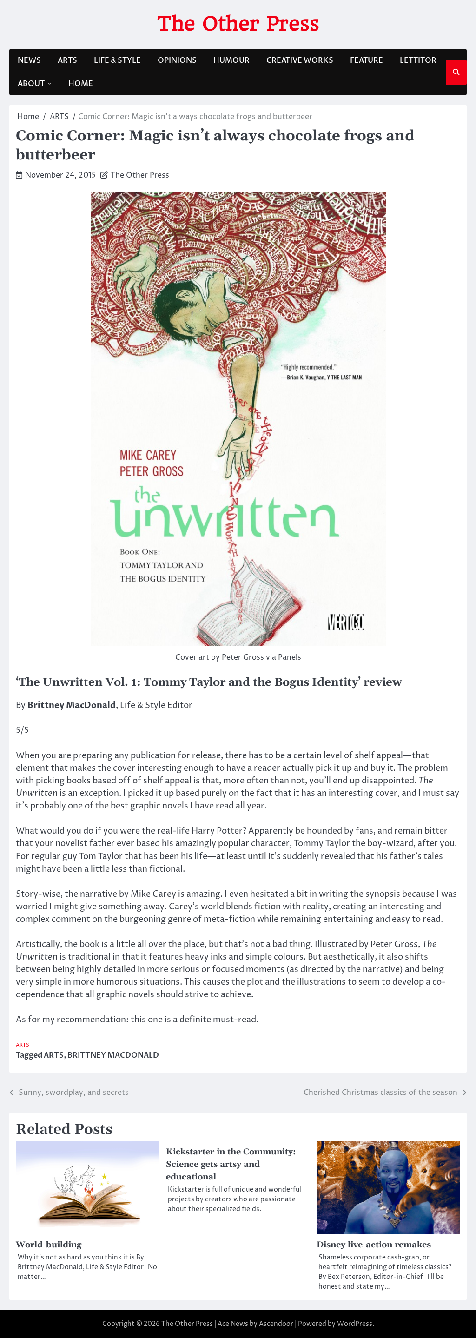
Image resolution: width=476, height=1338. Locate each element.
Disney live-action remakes (374, 1244)
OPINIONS (177, 60)
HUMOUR (231, 60)
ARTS (67, 60)
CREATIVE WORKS (299, 60)
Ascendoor (276, 1323)
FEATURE (366, 60)
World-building (48, 1244)
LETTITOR (418, 60)
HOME (80, 84)
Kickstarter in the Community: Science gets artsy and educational (231, 1164)
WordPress (354, 1323)
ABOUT (31, 84)
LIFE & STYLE (117, 60)
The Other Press (238, 23)
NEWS (29, 60)
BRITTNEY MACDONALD (113, 1055)
